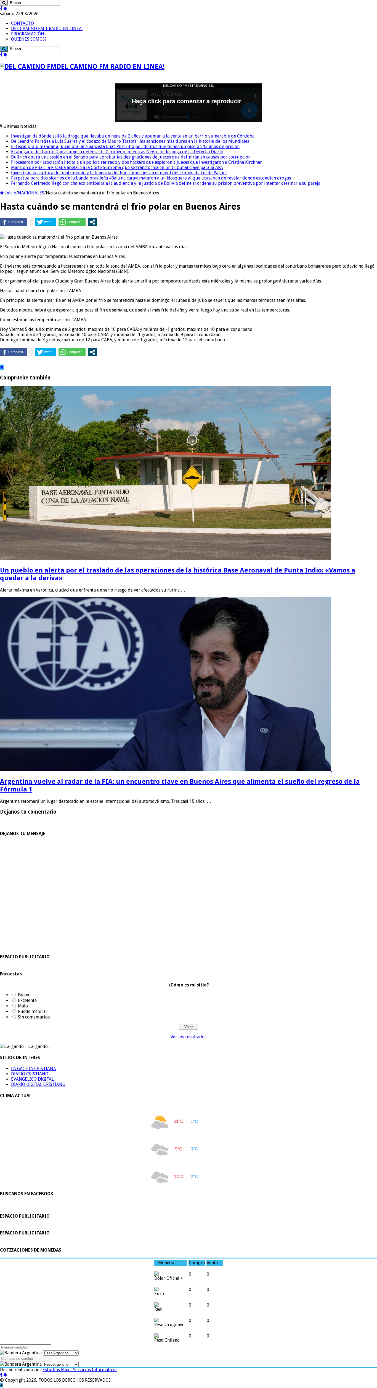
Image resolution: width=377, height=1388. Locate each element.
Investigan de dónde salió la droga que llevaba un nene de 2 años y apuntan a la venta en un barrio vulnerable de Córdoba (132, 136)
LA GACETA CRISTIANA (33, 1068)
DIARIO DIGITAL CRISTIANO (38, 1084)
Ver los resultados (188, 1036)
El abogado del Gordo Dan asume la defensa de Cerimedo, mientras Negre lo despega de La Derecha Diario (117, 151)
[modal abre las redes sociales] (92, 222)
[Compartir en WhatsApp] (72, 222)
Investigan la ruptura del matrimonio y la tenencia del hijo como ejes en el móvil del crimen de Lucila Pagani (119, 172)
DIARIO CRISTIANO (29, 1073)
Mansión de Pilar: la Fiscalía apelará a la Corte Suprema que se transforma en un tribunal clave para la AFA (117, 167)
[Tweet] (45, 222)
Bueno (24, 995)
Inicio (10, 193)
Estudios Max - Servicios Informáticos (80, 1369)
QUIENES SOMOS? (29, 39)
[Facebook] (1, 8)
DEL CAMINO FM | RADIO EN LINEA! (47, 28)
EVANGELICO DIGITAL (32, 1079)
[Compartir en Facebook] (13, 222)
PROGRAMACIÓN (27, 33)
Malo (23, 1006)
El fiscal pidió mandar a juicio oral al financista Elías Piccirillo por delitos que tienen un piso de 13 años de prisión (125, 146)
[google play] (5, 8)
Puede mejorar (32, 1011)
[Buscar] (4, 3)
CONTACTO (22, 23)
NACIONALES (31, 193)
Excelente (27, 1000)
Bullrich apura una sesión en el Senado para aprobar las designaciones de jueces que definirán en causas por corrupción (131, 157)
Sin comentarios (34, 1017)
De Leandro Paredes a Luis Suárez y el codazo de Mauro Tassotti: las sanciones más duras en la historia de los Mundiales (130, 141)
